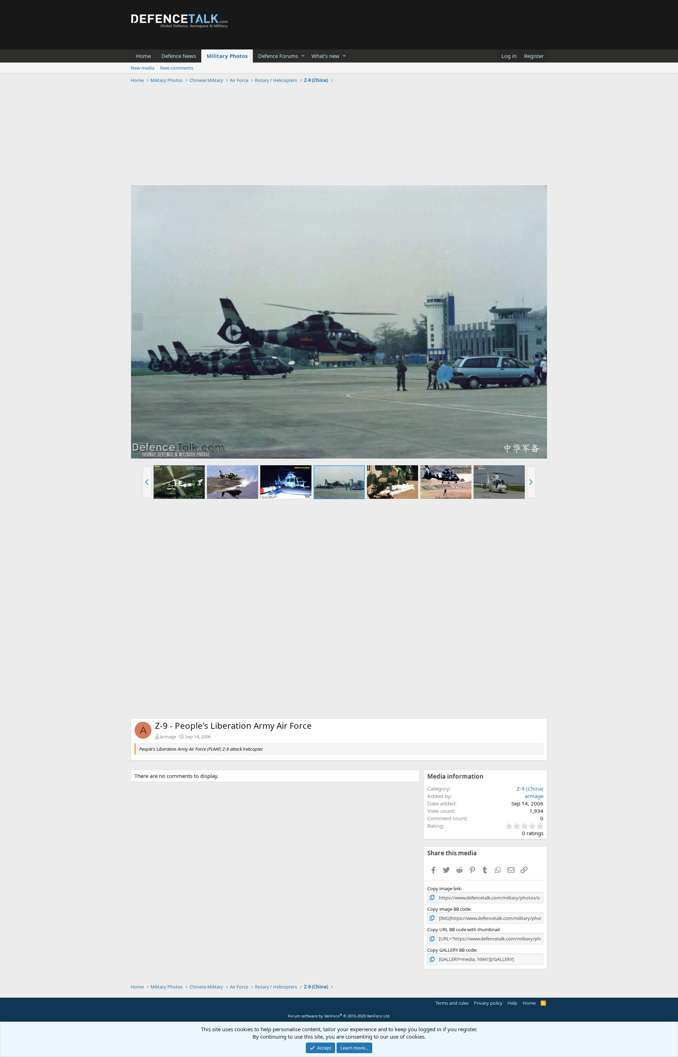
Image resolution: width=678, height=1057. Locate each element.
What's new (325, 55)
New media (142, 68)
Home (143, 55)
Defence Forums (278, 55)
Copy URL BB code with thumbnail (463, 929)
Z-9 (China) (530, 788)
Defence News (178, 55)
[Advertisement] (339, 135)
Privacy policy (488, 1003)
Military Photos (227, 55)
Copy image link (444, 888)
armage (168, 736)
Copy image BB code (448, 909)
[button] (302, 56)
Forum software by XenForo (339, 1015)
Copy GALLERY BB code (451, 950)
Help (512, 1003)
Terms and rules (452, 1003)
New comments (176, 68)
